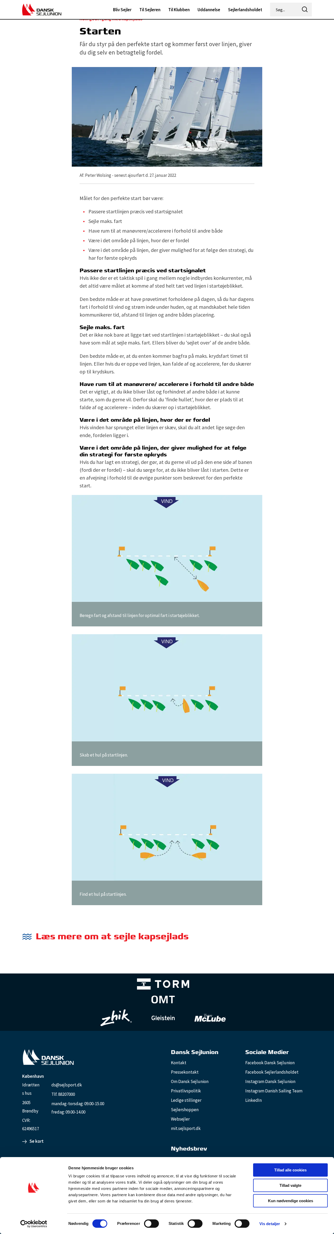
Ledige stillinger (186, 1100)
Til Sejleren (149, 10)
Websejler (180, 1119)
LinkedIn (253, 1100)
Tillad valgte (290, 1185)
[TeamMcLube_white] (210, 1018)
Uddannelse (209, 10)
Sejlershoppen (185, 1109)
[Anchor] (193, 936)
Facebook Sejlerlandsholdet (272, 1072)
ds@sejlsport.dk (66, 1085)
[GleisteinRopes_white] (163, 1018)
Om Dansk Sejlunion (189, 1081)
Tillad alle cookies (290, 1170)
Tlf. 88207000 (63, 1094)
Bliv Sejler (122, 10)
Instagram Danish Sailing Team (273, 1091)
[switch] (151, 1223)
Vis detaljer (269, 1223)
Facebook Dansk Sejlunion (270, 1063)
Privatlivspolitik (186, 1091)
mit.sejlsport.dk (186, 1128)
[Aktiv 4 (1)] (163, 1001)
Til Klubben (179, 10)
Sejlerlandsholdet (245, 10)
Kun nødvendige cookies (290, 1201)
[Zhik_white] (116, 1017)
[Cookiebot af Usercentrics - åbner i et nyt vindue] (34, 1224)
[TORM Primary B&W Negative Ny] (163, 985)
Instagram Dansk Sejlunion (270, 1081)
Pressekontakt (185, 1072)
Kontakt (178, 1063)
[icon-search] (304, 9)
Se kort (36, 1141)
